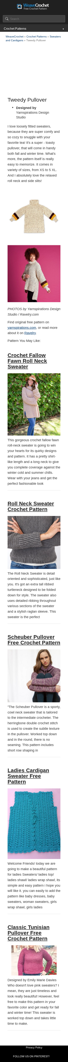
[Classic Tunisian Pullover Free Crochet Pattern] (34, 960)
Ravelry (30, 333)
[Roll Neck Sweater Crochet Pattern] (34, 542)
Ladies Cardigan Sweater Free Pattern (28, 776)
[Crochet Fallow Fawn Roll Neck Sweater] (34, 404)
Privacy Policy (34, 1047)
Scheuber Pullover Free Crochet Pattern (34, 640)
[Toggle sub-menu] (63, 28)
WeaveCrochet (14, 36)
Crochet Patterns (15, 28)
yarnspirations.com (22, 328)
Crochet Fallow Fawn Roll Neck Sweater (27, 361)
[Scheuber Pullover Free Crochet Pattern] (34, 675)
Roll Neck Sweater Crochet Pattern (31, 506)
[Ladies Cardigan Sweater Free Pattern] (34, 824)
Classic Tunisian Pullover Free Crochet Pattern (28, 932)
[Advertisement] (34, 70)
